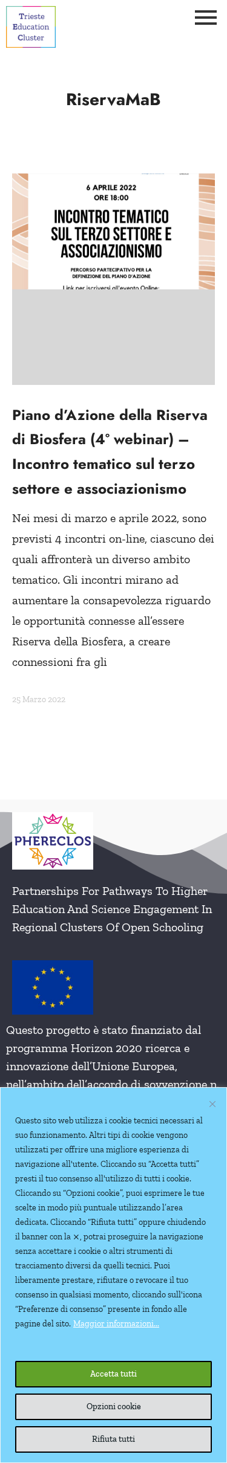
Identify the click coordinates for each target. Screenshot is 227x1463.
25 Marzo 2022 (38, 699)
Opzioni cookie (114, 1406)
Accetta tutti (113, 1374)
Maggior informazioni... (116, 1324)
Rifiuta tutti (113, 1439)
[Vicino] (212, 1104)
